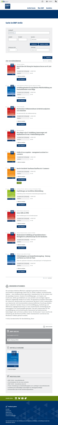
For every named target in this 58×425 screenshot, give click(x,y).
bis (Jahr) (20, 37)
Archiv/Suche (31, 8)
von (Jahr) (10, 37)
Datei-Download (21, 79)
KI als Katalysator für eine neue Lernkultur (18, 382)
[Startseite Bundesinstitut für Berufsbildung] (20, 1)
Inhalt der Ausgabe (12, 369)
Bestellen (49, 8)
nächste (50, 61)
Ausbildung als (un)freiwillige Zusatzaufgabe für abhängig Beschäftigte (25, 387)
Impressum (8, 410)
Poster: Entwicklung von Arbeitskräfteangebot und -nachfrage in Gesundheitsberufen (29, 385)
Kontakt (7, 409)
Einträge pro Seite (12, 47)
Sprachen (33, 37)
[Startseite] (7, 6)
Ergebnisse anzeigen (44, 44)
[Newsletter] (42, 1)
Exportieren (48, 57)
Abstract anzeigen (21, 76)
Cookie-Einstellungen (11, 415)
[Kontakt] (56, 1)
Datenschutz (9, 412)
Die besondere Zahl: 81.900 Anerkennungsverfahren (20, 389)
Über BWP (41, 8)
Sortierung (33, 47)
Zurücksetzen (34, 44)
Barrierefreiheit (9, 414)
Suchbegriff (10, 30)
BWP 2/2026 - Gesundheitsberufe (16, 380)
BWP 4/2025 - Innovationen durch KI (17, 384)
